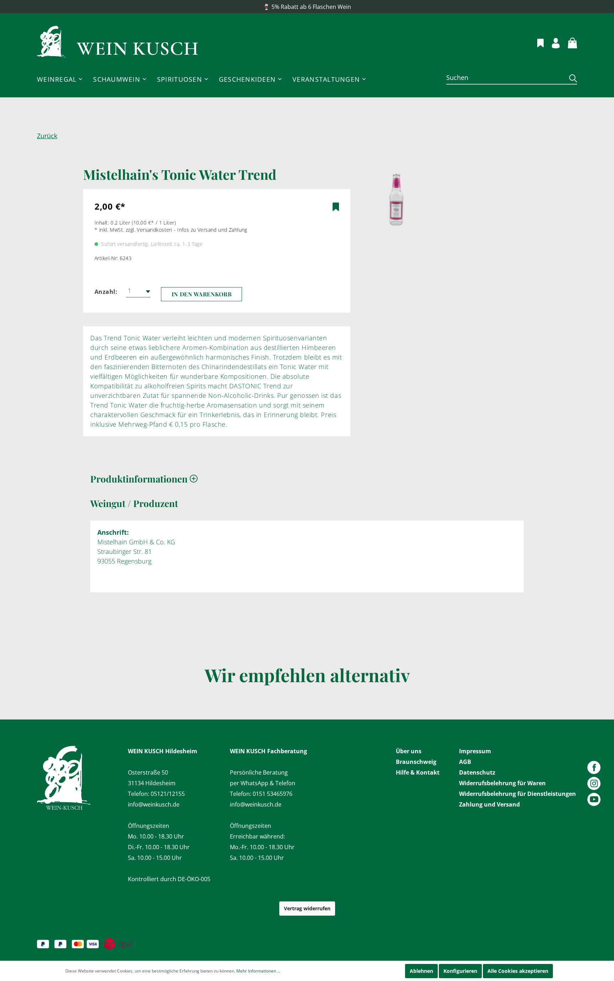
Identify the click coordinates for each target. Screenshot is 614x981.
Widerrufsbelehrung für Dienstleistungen (517, 794)
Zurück (47, 135)
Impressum (475, 751)
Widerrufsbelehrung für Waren (502, 783)
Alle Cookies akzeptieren (518, 970)
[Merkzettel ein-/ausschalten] (336, 207)
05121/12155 (168, 794)
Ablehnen (421, 970)
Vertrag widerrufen (307, 908)
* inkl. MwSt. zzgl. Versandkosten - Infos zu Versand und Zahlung (171, 229)
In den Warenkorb (202, 294)
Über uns (408, 751)
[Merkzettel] (536, 42)
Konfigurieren (460, 970)
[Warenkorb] (568, 41)
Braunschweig (416, 762)
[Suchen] (570, 78)
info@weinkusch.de (153, 804)
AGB (465, 762)
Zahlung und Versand (489, 804)
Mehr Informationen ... (258, 971)
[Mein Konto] (552, 42)
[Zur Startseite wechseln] (118, 42)
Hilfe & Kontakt (418, 772)
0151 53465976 (272, 794)
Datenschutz (477, 772)
